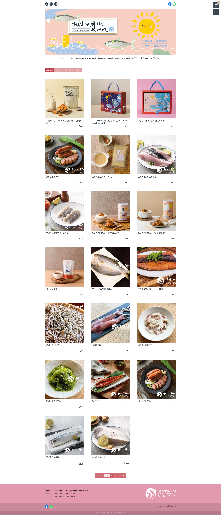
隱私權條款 (83, 491)
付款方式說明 (71, 491)
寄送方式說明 (71, 493)
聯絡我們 (48, 493)
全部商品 (58, 491)
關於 (48, 491)
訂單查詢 (58, 493)
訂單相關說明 (58, 496)
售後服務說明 (71, 496)
